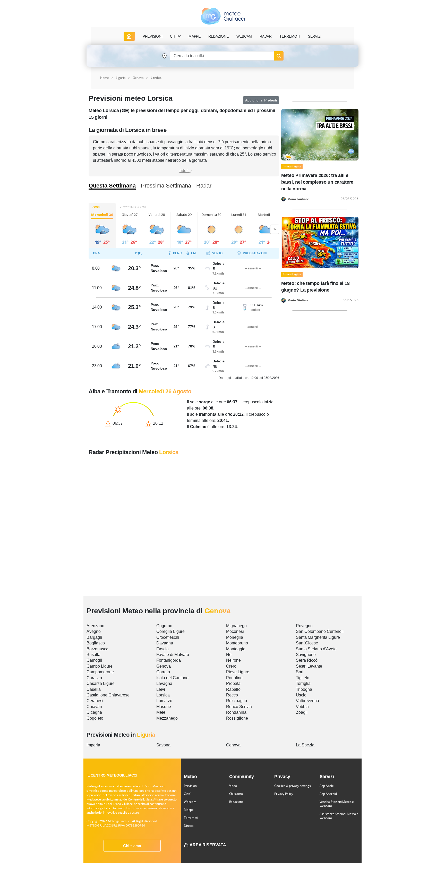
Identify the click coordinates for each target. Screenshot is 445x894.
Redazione (236, 801)
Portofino (234, 678)
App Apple (327, 786)
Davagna (164, 643)
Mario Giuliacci (298, 199)
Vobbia (302, 706)
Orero (231, 666)
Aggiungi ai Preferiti (261, 100)
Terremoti (191, 817)
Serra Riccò (307, 660)
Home (104, 77)
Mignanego (236, 626)
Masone (163, 706)
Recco (232, 695)
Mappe (189, 809)
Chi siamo (132, 846)
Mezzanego (167, 718)
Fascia (162, 649)
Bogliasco (96, 643)
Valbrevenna (307, 701)
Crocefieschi (167, 637)
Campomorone (100, 672)
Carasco (94, 678)
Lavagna (164, 683)
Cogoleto (95, 718)
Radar (266, 36)
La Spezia (305, 745)
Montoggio (235, 649)
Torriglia (303, 683)
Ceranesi (95, 701)
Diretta (189, 825)
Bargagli (94, 637)
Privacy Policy (283, 793)
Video (233, 786)
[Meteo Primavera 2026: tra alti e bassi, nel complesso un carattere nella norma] (319, 134)
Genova (138, 77)
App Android (328, 793)
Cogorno (164, 626)
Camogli (94, 660)
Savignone (306, 654)
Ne (229, 654)
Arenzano (95, 626)
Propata (233, 683)
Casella (94, 689)
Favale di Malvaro (172, 654)
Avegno (94, 631)
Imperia (93, 745)
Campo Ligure (100, 666)
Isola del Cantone (172, 678)
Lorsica (163, 695)
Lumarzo (164, 701)
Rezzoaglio (236, 701)
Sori (299, 672)
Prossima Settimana (166, 186)
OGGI (96, 207)
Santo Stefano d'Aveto (316, 649)
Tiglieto (302, 678)
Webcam (244, 36)
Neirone (233, 660)
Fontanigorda (168, 660)
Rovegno (304, 626)
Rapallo (233, 689)
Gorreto (163, 672)
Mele (160, 712)
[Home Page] (129, 36)
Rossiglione (237, 718)
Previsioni (190, 786)
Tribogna (304, 689)
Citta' (187, 793)
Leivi (160, 689)
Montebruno (237, 643)
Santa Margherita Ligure (318, 637)
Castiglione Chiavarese (108, 695)
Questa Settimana (112, 186)
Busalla (93, 654)
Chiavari (94, 706)
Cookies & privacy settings (292, 786)
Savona (163, 745)
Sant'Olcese (307, 643)
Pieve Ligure (237, 672)
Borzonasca (97, 649)
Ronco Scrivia (239, 706)
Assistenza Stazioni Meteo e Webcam (339, 816)
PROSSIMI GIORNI (132, 207)
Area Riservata (208, 845)
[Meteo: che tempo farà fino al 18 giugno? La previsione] (319, 242)
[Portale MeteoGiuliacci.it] (223, 16)
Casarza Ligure (101, 683)
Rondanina (236, 712)
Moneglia (234, 637)
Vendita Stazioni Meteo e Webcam (337, 803)
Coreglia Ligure (170, 631)
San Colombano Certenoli (320, 631)
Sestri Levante (309, 666)
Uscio (301, 695)
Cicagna (94, 712)
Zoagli (301, 712)
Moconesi (235, 631)
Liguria (121, 77)
